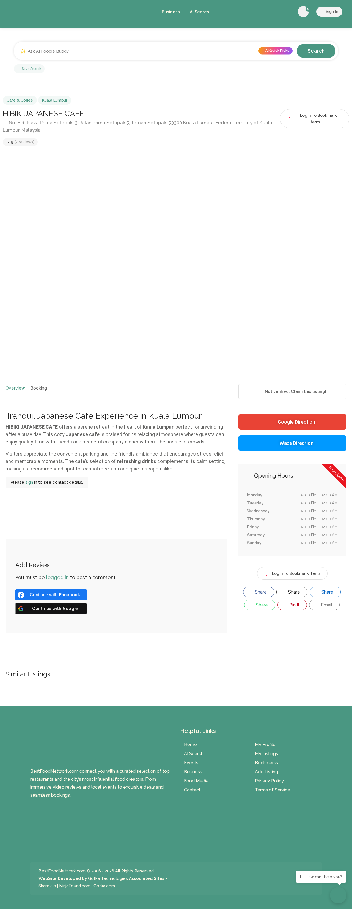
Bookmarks (266, 762)
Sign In (331, 11)
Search (316, 51)
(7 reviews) (20, 142)
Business (171, 11)
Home (190, 744)
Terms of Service (272, 790)
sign (29, 482)
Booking (38, 388)
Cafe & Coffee (20, 100)
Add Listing (266, 771)
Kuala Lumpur (54, 100)
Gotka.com (104, 885)
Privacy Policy (269, 780)
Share (260, 592)
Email (326, 605)
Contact (192, 790)
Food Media (196, 780)
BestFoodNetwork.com (62, 871)
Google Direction (296, 422)
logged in (57, 577)
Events (191, 762)
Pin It (293, 605)
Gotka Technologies (108, 878)
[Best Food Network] (78, 12)
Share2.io (47, 885)
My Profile (265, 744)
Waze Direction (297, 443)
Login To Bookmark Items (296, 573)
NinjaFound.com (74, 885)
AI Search (199, 11)
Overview (15, 388)
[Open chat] (338, 895)
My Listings (266, 753)
